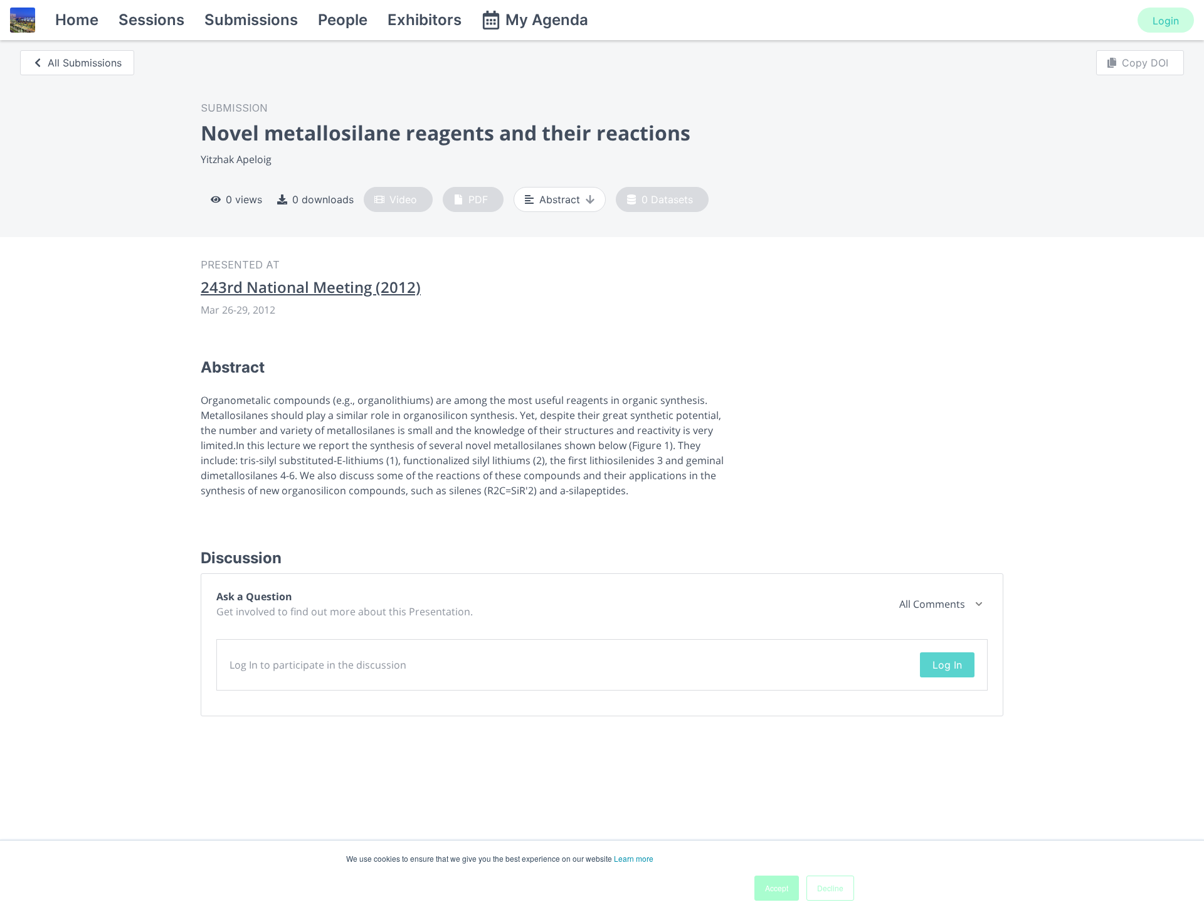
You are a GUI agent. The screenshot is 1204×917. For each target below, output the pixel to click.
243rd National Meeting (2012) (311, 287)
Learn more (633, 858)
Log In (947, 665)
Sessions (151, 20)
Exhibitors (425, 20)
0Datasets (667, 199)
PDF (478, 199)
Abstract (559, 199)
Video (403, 199)
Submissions (251, 20)
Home (76, 20)
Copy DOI (1145, 62)
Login (1166, 20)
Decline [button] (830, 888)
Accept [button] (776, 888)
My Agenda (546, 20)
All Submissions (85, 62)
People (342, 20)
